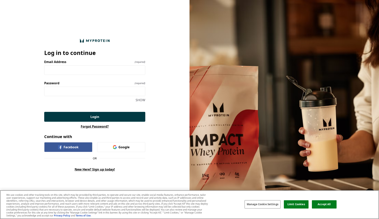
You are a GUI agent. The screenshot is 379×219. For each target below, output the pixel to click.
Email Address (94, 62)
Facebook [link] (71, 147)
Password (94, 83)
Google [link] (123, 147)
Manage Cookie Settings (262, 204)
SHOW (140, 100)
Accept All (324, 204)
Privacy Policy (62, 215)
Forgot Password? (95, 126)
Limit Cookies (296, 204)
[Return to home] (94, 40)
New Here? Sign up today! (95, 169)
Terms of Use (83, 215)
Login (94, 117)
